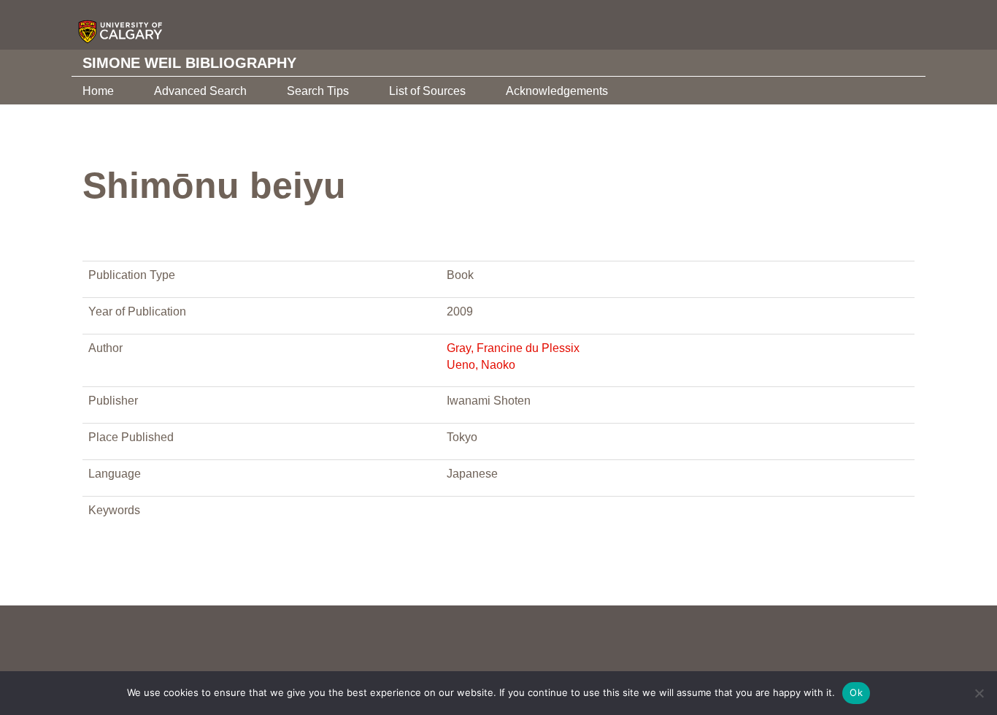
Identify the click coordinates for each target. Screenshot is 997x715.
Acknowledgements (557, 91)
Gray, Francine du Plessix (513, 348)
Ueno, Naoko (481, 365)
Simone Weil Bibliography (189, 63)
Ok (856, 692)
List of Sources (427, 91)
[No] (978, 693)
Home (98, 91)
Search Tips (318, 91)
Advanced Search (200, 91)
